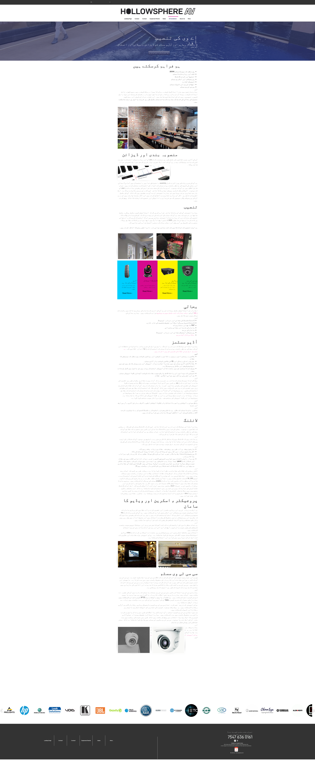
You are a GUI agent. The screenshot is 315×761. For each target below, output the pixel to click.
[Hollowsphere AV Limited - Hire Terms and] (236, 749)
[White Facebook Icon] (237, 741)
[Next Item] (195, 127)
